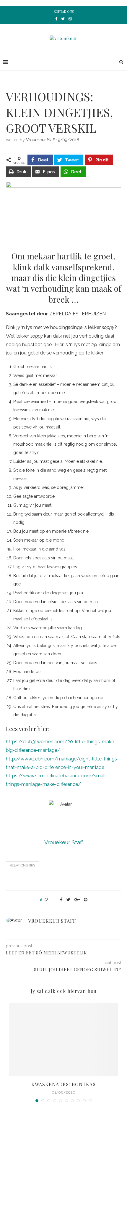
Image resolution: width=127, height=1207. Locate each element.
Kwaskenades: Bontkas (63, 1084)
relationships (22, 865)
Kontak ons (64, 11)
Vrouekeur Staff (40, 139)
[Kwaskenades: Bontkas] (63, 1039)
